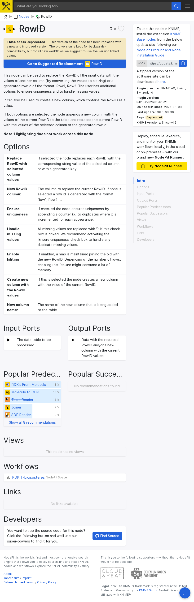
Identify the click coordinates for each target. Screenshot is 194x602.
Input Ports (145, 194)
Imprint (26, 578)
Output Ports (147, 200)
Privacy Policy (47, 582)
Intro (141, 181)
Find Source (109, 535)
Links (141, 233)
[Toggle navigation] (187, 6)
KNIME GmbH (148, 590)
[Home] (5, 17)
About (8, 574)
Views (141, 220)
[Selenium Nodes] (148, 573)
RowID (64, 63)
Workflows (145, 226)
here (161, 81)
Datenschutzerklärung (19, 582)
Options (143, 187)
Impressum (11, 578)
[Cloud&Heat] (112, 573)
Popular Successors (152, 213)
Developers (145, 239)
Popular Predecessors (154, 207)
